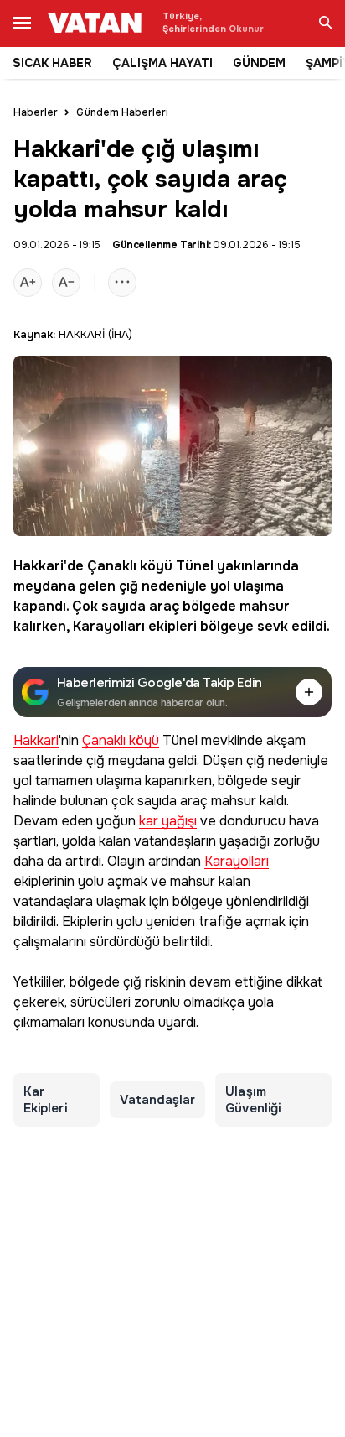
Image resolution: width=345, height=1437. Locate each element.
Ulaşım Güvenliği (253, 1100)
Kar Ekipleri (45, 1100)
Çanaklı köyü (129, 566)
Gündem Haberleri (122, 112)
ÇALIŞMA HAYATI (162, 62)
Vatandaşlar (158, 1099)
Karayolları (109, 626)
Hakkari (38, 566)
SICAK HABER (52, 62)
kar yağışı (168, 822)
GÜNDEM (259, 62)
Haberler (35, 112)
